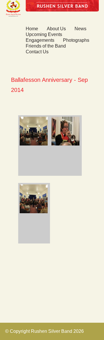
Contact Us (37, 51)
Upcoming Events (44, 34)
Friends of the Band (46, 46)
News (80, 28)
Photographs (76, 40)
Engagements (40, 40)
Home (32, 28)
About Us (56, 28)
